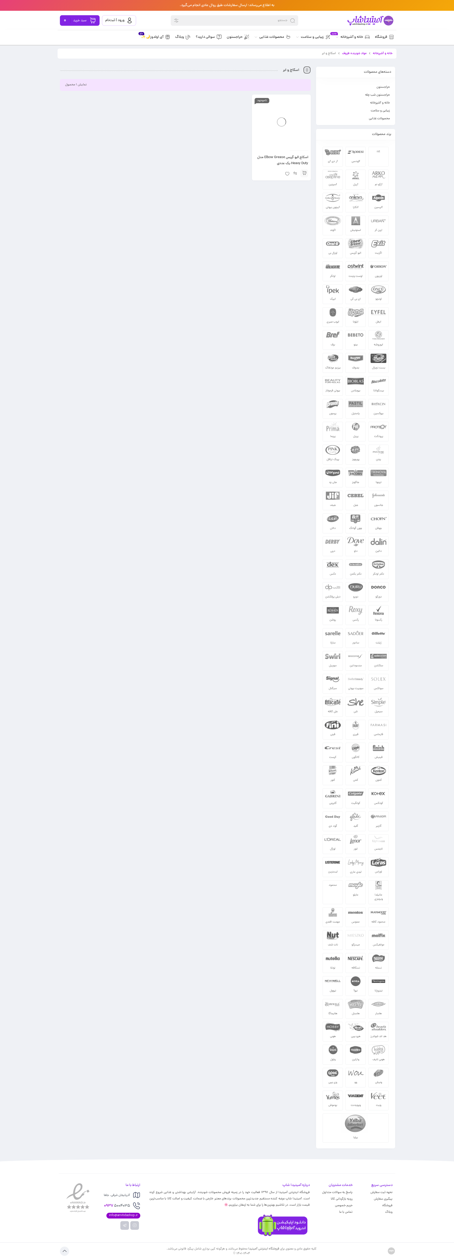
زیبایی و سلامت (380, 110)
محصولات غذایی (379, 118)
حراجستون (383, 87)
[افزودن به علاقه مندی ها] (287, 173)
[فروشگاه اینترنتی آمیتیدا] (370, 20)
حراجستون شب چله (377, 95)
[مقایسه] (295, 173)
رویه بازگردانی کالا (342, 1199)
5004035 (117, 1206)
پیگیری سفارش (383, 1199)
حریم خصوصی (344, 1205)
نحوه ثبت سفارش (381, 1192)
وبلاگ (389, 1212)
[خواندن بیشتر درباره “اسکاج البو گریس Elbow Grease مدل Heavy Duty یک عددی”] (304, 173)
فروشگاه (387, 1205)
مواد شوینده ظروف (354, 53)
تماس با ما (346, 1212)
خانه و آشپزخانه (383, 53)
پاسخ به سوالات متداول (337, 1192)
